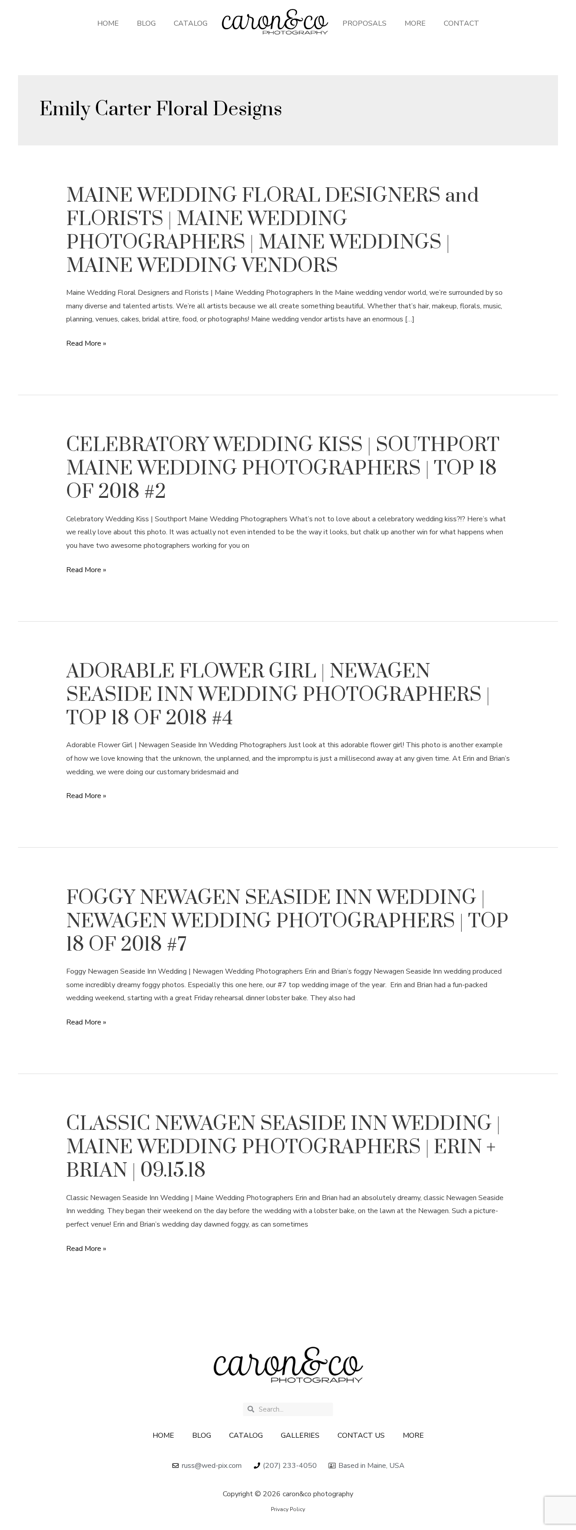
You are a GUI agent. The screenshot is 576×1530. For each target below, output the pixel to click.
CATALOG (190, 23)
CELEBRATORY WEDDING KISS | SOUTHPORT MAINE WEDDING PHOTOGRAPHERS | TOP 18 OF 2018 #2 (283, 468)
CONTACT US (361, 1435)
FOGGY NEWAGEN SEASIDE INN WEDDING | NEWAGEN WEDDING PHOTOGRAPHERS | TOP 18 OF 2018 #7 (287, 921)
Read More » (86, 344)
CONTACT (461, 23)
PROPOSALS (364, 23)
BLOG (146, 23)
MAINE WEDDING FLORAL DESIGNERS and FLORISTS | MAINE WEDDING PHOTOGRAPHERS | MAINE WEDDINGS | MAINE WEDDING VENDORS (272, 231)
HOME (108, 23)
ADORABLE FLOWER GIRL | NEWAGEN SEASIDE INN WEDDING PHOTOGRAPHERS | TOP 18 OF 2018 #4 (278, 695)
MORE (415, 23)
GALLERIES (300, 1435)
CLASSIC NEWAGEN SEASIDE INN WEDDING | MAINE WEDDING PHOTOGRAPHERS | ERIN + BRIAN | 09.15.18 (283, 1147)
